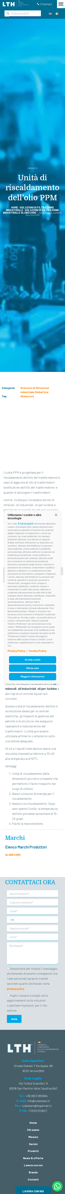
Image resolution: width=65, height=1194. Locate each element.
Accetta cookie (32, 659)
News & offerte (33, 1158)
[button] (56, 514)
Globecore (27, 396)
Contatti (33, 1179)
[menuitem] (50, 13)
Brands (33, 1172)
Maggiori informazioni (33, 676)
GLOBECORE (13, 854)
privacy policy (15, 988)
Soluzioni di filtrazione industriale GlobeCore (31, 211)
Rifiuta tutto (32, 668)
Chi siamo (33, 1129)
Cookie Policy (37, 650)
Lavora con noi (33, 1165)
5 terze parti (25, 523)
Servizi (33, 1144)
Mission (33, 1136)
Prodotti (33, 1151)
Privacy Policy (16, 650)
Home (14, 207)
